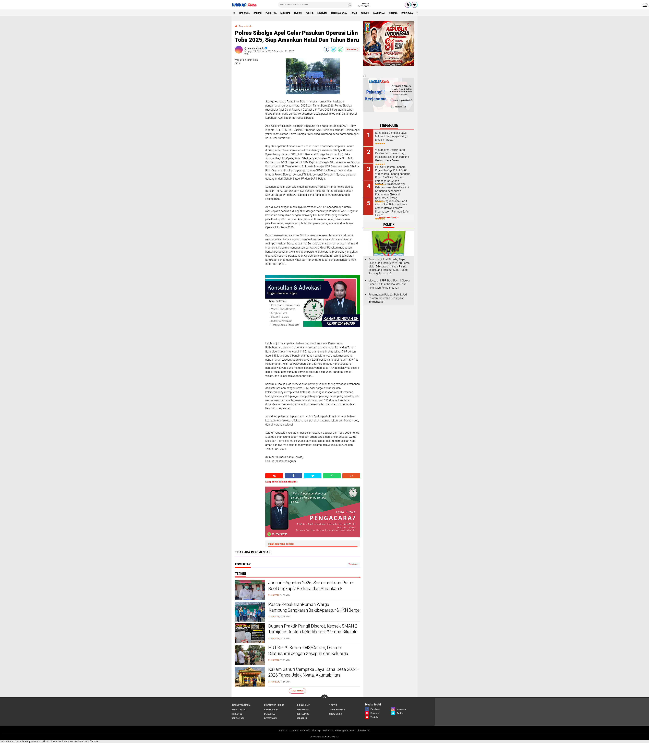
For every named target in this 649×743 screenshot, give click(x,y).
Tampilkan (352, 564)
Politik (310, 12)
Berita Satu (238, 718)
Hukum (298, 12)
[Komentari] (351, 475)
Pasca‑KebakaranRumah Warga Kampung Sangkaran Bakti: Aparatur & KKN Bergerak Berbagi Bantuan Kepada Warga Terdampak (314, 607)
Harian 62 (237, 714)
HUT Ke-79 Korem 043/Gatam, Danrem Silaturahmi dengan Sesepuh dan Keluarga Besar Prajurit (308, 653)
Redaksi (283, 730)
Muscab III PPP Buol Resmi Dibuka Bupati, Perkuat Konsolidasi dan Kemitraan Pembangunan (389, 284)
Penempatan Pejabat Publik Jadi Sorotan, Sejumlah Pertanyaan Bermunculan (387, 298)
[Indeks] (408, 4)
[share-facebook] (326, 49)
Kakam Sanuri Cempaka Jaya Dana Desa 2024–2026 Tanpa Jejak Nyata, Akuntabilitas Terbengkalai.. (313, 675)
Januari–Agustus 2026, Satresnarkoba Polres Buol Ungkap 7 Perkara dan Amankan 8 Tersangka (311, 588)
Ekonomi (322, 12)
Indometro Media (241, 705)
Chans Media (271, 709)
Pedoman (328, 730)
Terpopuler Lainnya (389, 218)
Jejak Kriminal (337, 709)
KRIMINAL (285, 12)
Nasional (244, 12)
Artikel (393, 12)
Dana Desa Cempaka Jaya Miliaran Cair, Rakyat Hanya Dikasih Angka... (391, 136)
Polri (354, 12)
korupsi (365, 12)
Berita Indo (303, 714)
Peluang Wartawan (345, 730)
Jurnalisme (303, 705)
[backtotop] (324, 697)
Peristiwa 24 (238, 709)
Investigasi (270, 718)
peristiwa (271, 12)
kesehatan (379, 12)
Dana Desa (407, 12)
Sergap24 (302, 718)
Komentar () (352, 49)
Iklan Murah (364, 730)
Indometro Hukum (274, 705)
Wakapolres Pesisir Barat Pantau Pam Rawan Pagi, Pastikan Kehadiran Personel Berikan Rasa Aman (392, 155)
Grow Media (335, 714)
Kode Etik (305, 730)
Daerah (258, 12)
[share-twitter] (333, 49)
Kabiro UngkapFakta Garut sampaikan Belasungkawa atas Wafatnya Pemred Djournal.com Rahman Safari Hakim (392, 208)
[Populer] (414, 4)
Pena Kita (269, 714)
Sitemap (316, 730)
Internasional (339, 12)
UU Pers (294, 730)
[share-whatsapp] (340, 49)
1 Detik (333, 705)
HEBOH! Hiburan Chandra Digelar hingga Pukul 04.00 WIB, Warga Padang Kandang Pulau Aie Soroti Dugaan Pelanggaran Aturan (392, 174)
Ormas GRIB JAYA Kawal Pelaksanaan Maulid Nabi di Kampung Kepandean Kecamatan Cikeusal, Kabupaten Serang (392, 191)
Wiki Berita (303, 709)
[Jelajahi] (645, 5)
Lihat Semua (297, 691)
